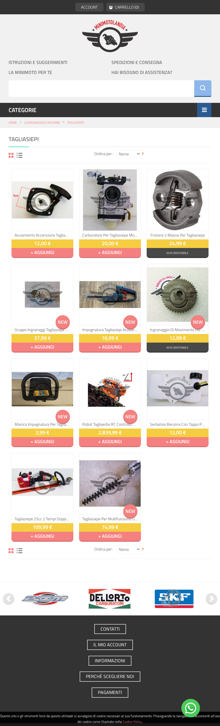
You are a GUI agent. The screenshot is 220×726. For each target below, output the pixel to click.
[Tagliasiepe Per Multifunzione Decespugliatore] (110, 484)
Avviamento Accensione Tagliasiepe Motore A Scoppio (42, 235)
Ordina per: (103, 154)
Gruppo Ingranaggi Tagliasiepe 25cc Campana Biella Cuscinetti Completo (42, 330)
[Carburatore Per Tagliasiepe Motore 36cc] (110, 200)
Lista (19, 155)
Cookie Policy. (132, 721)
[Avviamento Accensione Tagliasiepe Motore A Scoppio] (42, 200)
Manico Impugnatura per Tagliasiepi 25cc (42, 424)
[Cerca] (202, 88)
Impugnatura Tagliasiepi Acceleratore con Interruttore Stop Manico (110, 330)
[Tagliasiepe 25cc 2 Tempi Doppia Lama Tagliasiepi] (42, 484)
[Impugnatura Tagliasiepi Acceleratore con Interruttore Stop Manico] (110, 294)
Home (13, 122)
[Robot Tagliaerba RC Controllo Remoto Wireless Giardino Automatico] (110, 389)
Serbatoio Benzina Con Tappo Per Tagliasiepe (177, 424)
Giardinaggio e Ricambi (42, 122)
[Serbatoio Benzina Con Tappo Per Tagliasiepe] (178, 389)
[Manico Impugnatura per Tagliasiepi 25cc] (42, 389)
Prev (8, 599)
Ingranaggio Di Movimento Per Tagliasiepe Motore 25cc (177, 330)
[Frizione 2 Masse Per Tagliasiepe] (178, 200)
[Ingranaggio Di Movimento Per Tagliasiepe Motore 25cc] (178, 294)
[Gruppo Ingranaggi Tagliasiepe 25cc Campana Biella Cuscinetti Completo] (42, 294)
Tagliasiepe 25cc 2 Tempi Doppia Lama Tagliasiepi (42, 519)
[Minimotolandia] (110, 36)
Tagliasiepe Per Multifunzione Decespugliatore (110, 519)
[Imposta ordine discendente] (143, 153)
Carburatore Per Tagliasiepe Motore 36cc (110, 235)
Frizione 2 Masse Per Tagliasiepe (177, 235)
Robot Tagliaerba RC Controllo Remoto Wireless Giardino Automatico (110, 424)
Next (211, 599)
